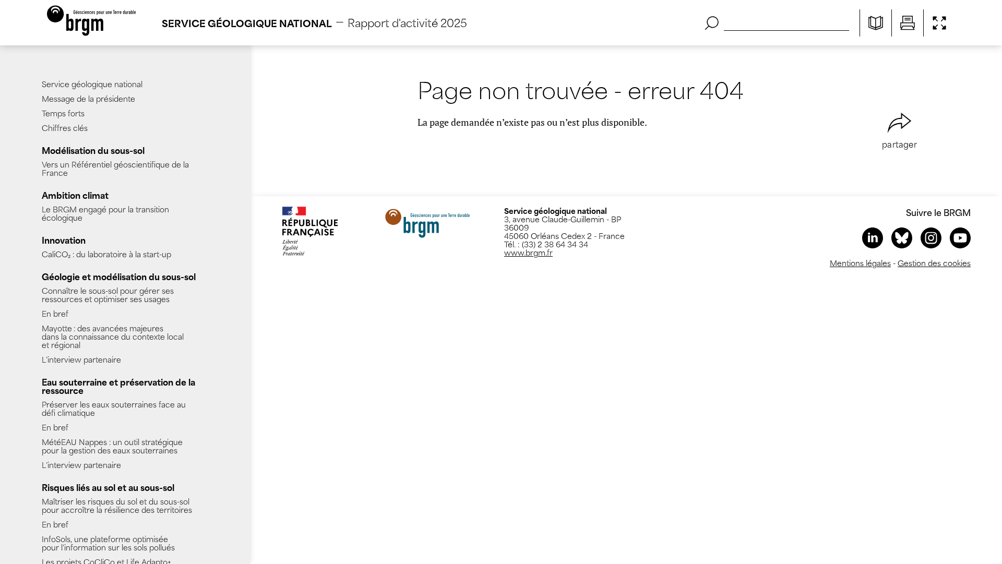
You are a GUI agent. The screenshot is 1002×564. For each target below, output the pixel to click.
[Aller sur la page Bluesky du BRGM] (901, 237)
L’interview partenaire (81, 359)
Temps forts (63, 113)
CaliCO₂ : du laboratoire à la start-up (106, 254)
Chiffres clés (65, 128)
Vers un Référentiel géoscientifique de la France (115, 168)
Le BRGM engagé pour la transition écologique (105, 213)
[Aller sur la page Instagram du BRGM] (931, 237)
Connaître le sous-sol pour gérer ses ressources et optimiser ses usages (108, 294)
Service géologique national (92, 84)
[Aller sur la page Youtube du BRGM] (960, 237)
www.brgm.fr (528, 252)
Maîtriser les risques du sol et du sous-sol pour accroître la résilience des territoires (117, 505)
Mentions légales (860, 263)
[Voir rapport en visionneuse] (875, 23)
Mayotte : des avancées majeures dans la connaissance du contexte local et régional (113, 336)
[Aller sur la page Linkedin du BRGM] (872, 237)
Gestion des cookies (934, 263)
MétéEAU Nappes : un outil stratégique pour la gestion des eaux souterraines (112, 446)
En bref (55, 313)
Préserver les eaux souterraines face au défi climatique (114, 408)
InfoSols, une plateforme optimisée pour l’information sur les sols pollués (108, 543)
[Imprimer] (907, 23)
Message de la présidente (88, 98)
